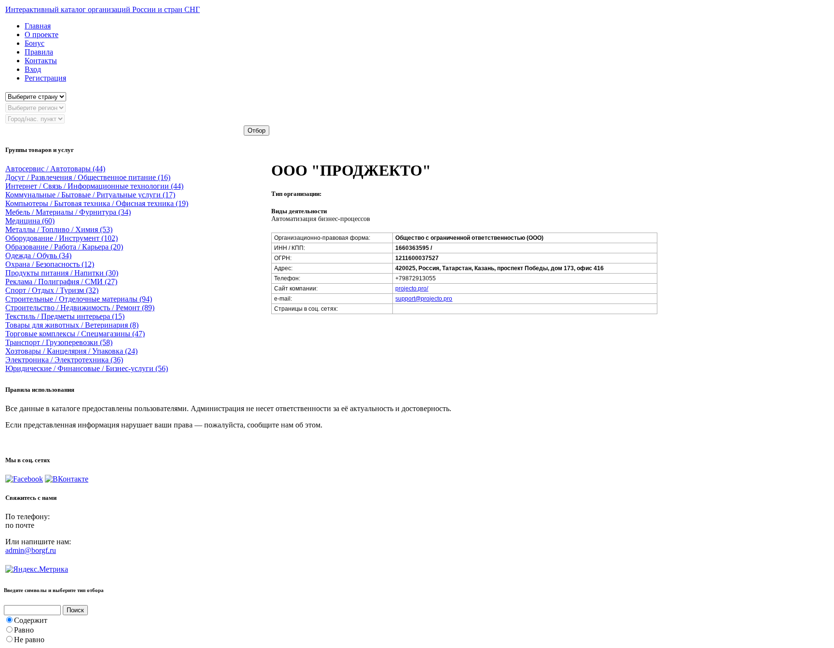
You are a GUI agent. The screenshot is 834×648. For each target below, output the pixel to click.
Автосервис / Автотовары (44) (55, 169)
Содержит (30, 620)
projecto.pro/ (411, 288)
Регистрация (45, 78)
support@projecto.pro (423, 298)
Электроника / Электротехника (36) (64, 360)
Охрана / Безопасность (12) (49, 264)
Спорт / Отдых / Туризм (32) (51, 290)
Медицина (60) (30, 221)
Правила (39, 52)
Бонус (34, 43)
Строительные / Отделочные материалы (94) (78, 299)
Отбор (256, 130)
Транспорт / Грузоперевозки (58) (58, 342)
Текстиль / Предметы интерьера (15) (65, 316)
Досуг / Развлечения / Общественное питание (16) (87, 177)
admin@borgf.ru (30, 550)
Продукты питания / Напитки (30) (61, 273)
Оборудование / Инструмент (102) (61, 238)
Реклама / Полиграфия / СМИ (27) (61, 281)
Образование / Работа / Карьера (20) (64, 247)
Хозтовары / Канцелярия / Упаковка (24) (71, 351)
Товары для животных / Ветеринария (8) (72, 325)
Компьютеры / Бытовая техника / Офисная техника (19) (96, 203)
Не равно (29, 639)
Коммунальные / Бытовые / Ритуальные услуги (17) (90, 195)
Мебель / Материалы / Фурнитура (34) (68, 212)
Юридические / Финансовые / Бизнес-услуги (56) (86, 368)
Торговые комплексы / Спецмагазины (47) (75, 334)
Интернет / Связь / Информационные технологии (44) (94, 186)
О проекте (41, 34)
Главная (38, 26)
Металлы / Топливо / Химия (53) (58, 229)
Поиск (75, 610)
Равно (24, 630)
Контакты (41, 60)
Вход (33, 69)
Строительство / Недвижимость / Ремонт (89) (79, 307)
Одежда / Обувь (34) (38, 255)
